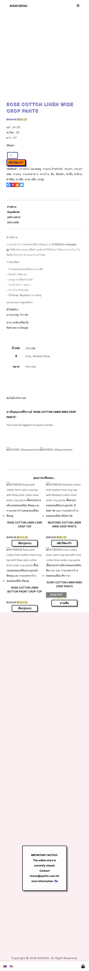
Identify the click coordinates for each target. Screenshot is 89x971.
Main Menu (18, 6)
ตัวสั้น (69, 174)
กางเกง (47, 169)
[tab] (44, 206)
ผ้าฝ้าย (78, 174)
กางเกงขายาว (30, 174)
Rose (15, 295)
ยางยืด (19, 179)
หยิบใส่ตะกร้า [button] (64, 543)
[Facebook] (8, 185)
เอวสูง (40, 179)
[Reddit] (17, 185)
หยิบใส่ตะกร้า (16, 162)
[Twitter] (21, 185)
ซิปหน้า (60, 174)
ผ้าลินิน (10, 179)
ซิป (52, 174)
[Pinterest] (13, 185)
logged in (27, 424)
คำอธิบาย (11, 206)
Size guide (13, 222)
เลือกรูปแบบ (25, 543)
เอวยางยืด (30, 179)
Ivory (38, 295)
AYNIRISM (58, 244)
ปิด (56, 881)
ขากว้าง (44, 174)
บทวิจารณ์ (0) (14, 217)
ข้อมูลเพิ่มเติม (13, 212)
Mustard (25, 295)
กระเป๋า (68, 169)
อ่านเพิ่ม (64, 603)
